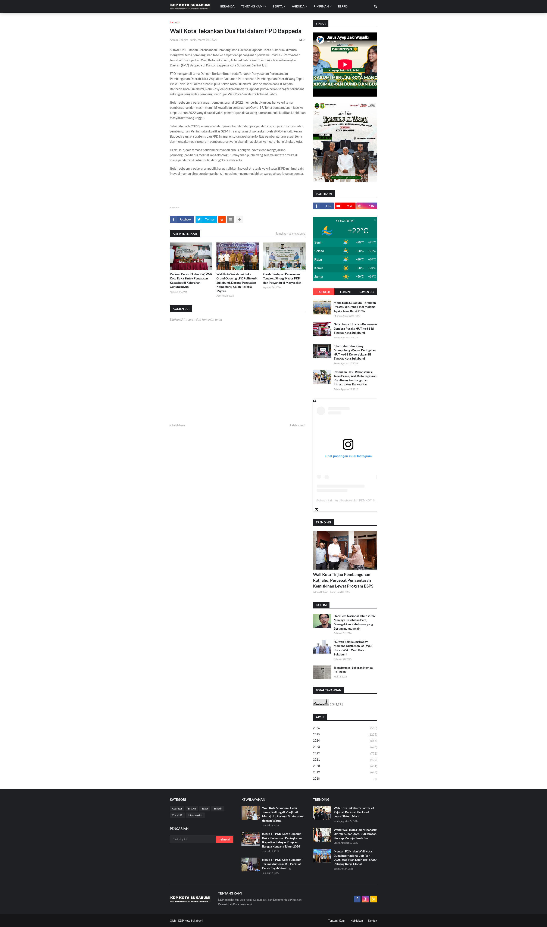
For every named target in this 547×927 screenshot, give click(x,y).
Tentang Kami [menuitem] (252, 6)
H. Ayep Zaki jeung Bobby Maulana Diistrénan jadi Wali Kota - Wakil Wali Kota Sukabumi (353, 648)
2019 (345, 772)
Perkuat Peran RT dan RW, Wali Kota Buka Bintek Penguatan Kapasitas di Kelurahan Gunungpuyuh (191, 280)
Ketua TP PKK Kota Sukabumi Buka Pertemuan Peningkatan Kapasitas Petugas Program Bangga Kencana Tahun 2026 (282, 840)
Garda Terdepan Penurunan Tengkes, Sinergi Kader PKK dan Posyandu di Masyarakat (282, 278)
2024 (345, 740)
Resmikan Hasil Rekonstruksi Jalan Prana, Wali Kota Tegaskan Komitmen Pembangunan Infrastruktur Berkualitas (355, 378)
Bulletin (217, 808)
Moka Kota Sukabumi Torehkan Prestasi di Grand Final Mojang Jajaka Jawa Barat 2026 (355, 307)
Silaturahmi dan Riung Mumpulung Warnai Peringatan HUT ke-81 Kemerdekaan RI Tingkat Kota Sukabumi (355, 352)
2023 (345, 747)
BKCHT (192, 808)
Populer (324, 292)
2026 (345, 728)
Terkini (345, 292)
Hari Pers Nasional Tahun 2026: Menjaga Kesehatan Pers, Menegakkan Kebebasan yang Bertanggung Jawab (355, 622)
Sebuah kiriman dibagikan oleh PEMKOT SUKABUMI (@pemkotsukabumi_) (368, 500)
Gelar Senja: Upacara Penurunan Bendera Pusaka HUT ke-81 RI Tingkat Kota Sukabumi (355, 328)
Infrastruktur (195, 815)
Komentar (366, 292)
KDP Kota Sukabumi (190, 920)
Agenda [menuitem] (298, 6)
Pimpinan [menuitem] (321, 6)
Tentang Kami (336, 920)
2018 (345, 778)
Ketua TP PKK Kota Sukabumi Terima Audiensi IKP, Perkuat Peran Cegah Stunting (282, 864)
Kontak (372, 920)
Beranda (174, 22)
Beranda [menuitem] (227, 6)
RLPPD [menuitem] (342, 6)
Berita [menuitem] (278, 6)
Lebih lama (296, 425)
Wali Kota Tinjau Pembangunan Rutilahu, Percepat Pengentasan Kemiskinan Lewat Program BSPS (343, 580)
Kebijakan (357, 920)
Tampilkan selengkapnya (291, 233)
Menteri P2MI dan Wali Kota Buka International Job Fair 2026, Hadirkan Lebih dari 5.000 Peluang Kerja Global (355, 857)
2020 (345, 766)
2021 (345, 759)
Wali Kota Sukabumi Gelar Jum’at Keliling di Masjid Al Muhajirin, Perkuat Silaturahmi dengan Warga (283, 814)
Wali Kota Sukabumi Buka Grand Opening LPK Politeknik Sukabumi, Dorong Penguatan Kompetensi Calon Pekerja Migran (236, 282)
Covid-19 (177, 815)
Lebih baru (178, 425)
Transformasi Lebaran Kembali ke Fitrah (354, 670)
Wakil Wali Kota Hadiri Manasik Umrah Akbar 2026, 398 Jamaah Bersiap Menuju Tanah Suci (355, 834)
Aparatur (177, 808)
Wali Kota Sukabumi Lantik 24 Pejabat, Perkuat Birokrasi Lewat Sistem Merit (354, 812)
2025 (345, 734)
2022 (345, 753)
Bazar (204, 808)
